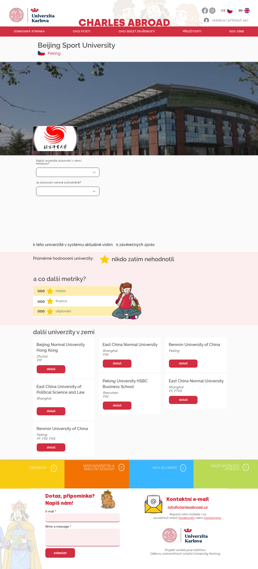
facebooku (186, 518)
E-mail (49, 511)
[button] (81, 31)
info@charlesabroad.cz (187, 507)
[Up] (53, 468)
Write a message (57, 526)
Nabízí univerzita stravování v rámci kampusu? (58, 162)
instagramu (212, 518)
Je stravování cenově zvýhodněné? (58, 182)
